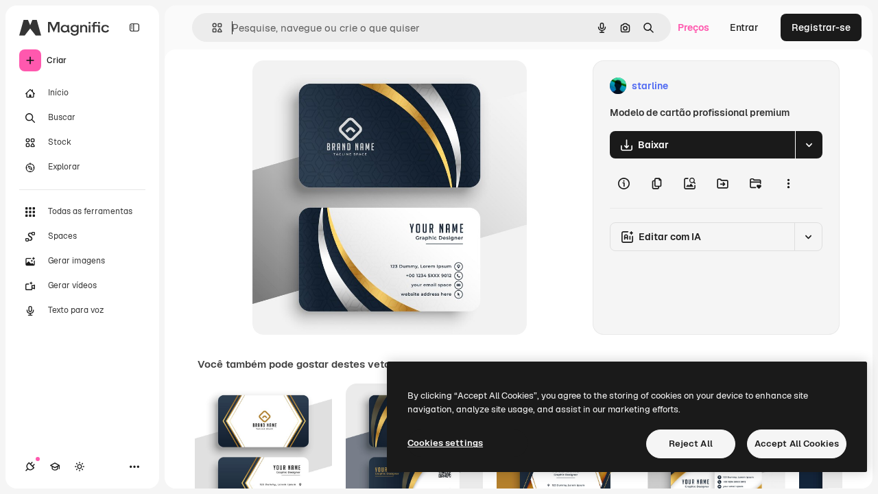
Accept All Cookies (797, 443)
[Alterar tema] (80, 467)
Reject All (691, 443)
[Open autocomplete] (211, 28)
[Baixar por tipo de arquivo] (808, 144)
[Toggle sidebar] (134, 27)
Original (340, 86)
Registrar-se (821, 27)
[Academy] (55, 467)
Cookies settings (445, 443)
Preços (693, 27)
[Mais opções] (788, 183)
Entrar (744, 27)
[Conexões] (30, 467)
